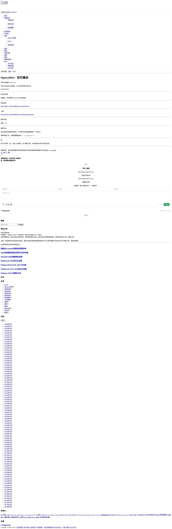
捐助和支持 (7, 59)
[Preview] (11, 204)
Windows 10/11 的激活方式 (11, 273)
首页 (5, 16)
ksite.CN (14, 12)
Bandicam (23, 514)
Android (19, 515)
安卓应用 (7, 31)
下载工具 (131, 514)
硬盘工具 (30, 517)
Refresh (86, 215)
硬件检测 (26, 517)
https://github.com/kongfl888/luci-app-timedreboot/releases (17, 114)
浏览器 (12, 517)
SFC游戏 (73, 514)
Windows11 (113, 515)
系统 (5, 35)
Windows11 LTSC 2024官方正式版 (14, 269)
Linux (9, 41)
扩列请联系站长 (6, 525)
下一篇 (7, 152)
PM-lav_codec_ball (65, 515)
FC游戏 (38, 515)
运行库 (6, 33)
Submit (166, 204)
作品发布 (40, 527)
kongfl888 (53, 150)
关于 (5, 61)
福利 (5, 55)
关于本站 (11, 63)
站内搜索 (20, 224)
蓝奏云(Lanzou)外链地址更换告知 (13, 248)
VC (100, 514)
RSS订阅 (10, 68)
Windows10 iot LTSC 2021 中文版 (13, 265)
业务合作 (33, 527)
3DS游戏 (3, 515)
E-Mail (60, 189)
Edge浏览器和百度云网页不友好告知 (14, 253)
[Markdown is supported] (4, 204)
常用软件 (11, 20)
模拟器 (7, 517)
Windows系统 (12, 38)
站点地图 (19, 527)
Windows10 (105, 515)
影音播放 (11, 27)
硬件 (5, 50)
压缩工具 (141, 515)
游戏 (5, 48)
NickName (4, 189)
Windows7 (119, 515)
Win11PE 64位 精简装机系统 (11, 257)
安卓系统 (11, 45)
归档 (2, 320)
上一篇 (3, 152)
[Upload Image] (9, 204)
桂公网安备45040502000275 (53, 527)
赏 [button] (1, 140)
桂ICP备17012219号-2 (70, 527)
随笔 (5, 57)
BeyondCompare (29, 514)
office (128, 514)
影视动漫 (7, 53)
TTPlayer (93, 514)
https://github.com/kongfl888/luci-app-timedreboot (15, 106)
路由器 (44, 517)
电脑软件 (7, 18)
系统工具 (11, 24)
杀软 (3, 517)
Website (116, 189)
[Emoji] (6, 204)
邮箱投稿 (11, 65)
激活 (19, 517)
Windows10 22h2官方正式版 (11, 261)
